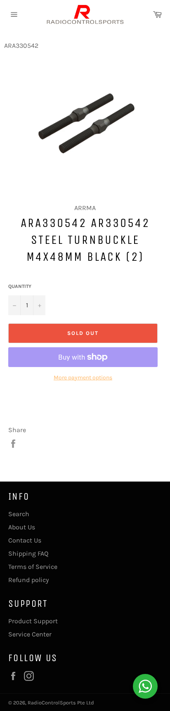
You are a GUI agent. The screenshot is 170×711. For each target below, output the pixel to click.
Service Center (30, 634)
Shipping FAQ (28, 553)
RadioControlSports (52, 702)
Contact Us (24, 540)
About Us (21, 527)
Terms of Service (32, 567)
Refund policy (28, 580)
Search (18, 514)
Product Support (33, 621)
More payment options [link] (83, 377)
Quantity (19, 286)
